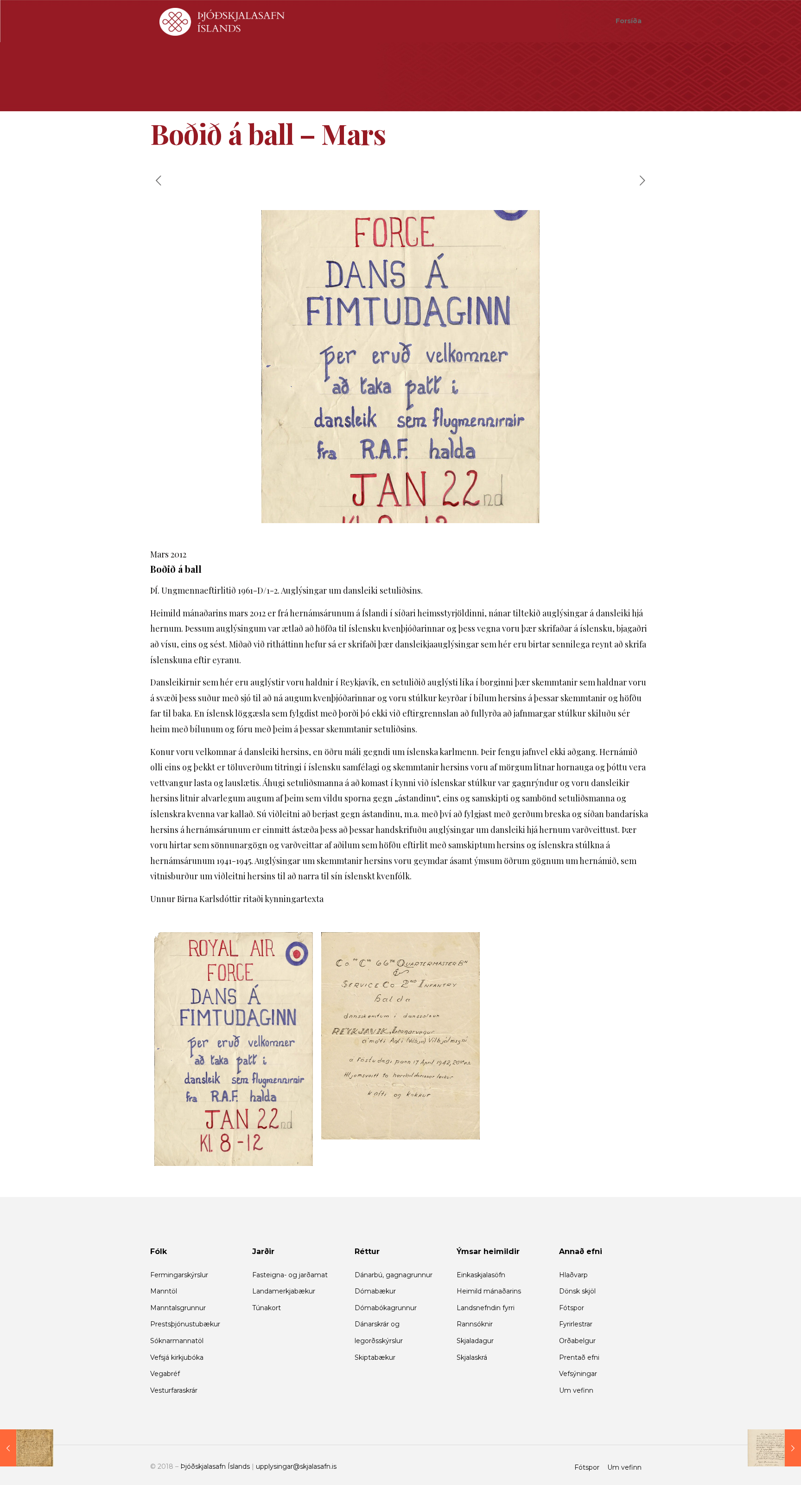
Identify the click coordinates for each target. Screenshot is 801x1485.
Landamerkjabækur (283, 1291)
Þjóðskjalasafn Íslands (215, 1466)
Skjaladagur (475, 1341)
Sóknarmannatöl (176, 1341)
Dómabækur (375, 1291)
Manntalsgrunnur (178, 1308)
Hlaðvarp (573, 1275)
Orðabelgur (577, 1341)
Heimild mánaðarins (489, 1291)
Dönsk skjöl (577, 1291)
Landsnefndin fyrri (486, 1308)
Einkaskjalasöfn (481, 1275)
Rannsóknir (475, 1324)
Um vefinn (576, 1390)
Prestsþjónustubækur (185, 1324)
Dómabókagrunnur (386, 1308)
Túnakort (266, 1308)
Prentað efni (579, 1357)
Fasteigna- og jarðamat (290, 1275)
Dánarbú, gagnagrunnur (393, 1275)
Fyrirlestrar (575, 1324)
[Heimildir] (222, 21)
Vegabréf (165, 1374)
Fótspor (571, 1308)
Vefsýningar (578, 1374)
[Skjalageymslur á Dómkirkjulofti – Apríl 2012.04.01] (774, 1447)
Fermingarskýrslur (179, 1275)
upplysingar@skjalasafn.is (296, 1466)
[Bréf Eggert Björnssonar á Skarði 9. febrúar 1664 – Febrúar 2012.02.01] (26, 1447)
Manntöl (163, 1291)
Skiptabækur (375, 1357)
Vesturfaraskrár (173, 1390)
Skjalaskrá (472, 1357)
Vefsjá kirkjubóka (176, 1357)
